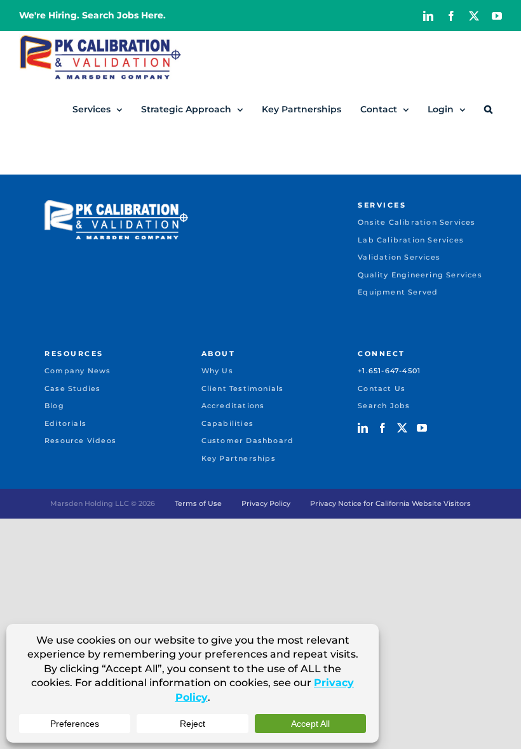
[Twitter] (402, 428)
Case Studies (72, 388)
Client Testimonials (242, 388)
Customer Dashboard (247, 440)
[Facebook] (382, 428)
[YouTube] (422, 428)
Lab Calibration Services (411, 239)
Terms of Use (198, 503)
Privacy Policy (265, 503)
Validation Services (399, 257)
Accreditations (233, 405)
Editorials (65, 423)
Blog (54, 405)
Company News (77, 370)
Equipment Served (398, 292)
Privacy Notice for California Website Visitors (390, 503)
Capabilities (227, 423)
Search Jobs (384, 405)
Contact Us (381, 388)
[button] (488, 109)
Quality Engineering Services (420, 274)
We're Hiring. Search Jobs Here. (92, 15)
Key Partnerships (238, 458)
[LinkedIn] (363, 428)
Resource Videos (80, 440)
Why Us (217, 370)
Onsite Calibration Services (416, 222)
